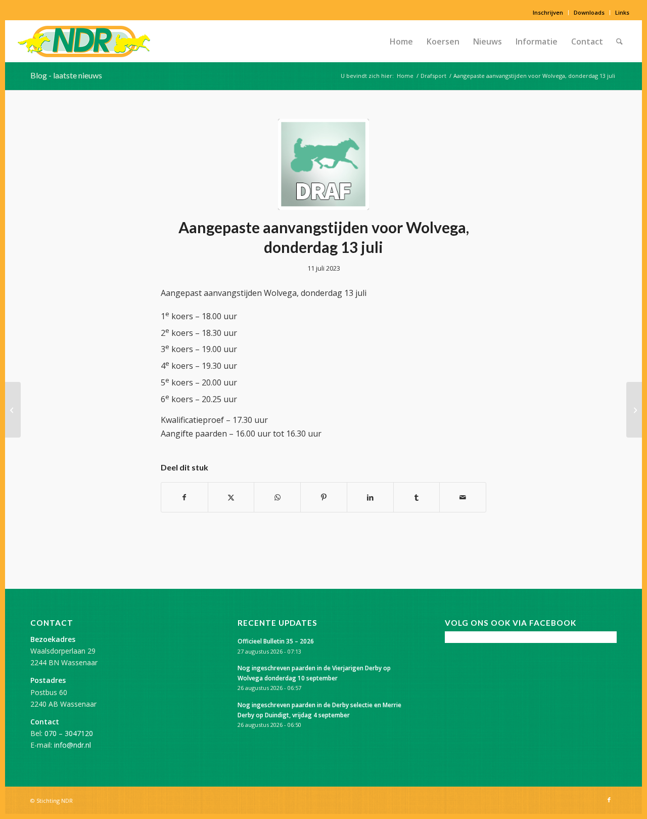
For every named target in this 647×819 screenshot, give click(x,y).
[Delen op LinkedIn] (370, 497)
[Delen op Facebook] (184, 497)
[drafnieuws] (323, 164)
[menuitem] (548, 12)
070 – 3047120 (68, 733)
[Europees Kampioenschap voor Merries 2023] (634, 410)
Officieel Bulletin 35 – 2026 (276, 641)
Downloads (589, 12)
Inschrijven (548, 12)
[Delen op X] (231, 497)
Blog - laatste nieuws (66, 75)
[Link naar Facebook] (609, 799)
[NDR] (84, 41)
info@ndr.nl (72, 745)
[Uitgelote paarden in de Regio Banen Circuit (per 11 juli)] (13, 410)
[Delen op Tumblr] (417, 497)
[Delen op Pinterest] (324, 497)
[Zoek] (619, 41)
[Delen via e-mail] (463, 497)
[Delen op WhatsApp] (277, 497)
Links (622, 12)
